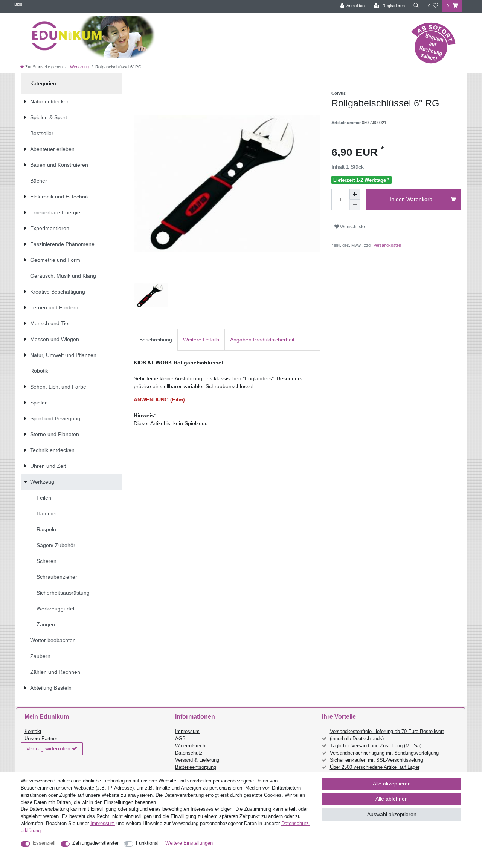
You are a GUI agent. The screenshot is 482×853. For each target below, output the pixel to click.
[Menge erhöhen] (354, 194)
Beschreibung (155, 340)
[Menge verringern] (354, 205)
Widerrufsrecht (191, 745)
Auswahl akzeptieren (391, 814)
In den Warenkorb (411, 199)
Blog (18, 4)
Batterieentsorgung (195, 767)
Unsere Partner (40, 738)
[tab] (156, 340)
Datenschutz (189, 753)
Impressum (187, 731)
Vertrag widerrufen (48, 748)
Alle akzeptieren (392, 784)
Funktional (147, 843)
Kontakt (32, 731)
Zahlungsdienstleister (95, 843)
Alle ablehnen (391, 799)
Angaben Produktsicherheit (262, 340)
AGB (180, 738)
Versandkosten (386, 245)
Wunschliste (352, 226)
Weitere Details (201, 340)
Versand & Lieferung (197, 760)
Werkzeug (79, 67)
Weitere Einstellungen (189, 843)
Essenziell (44, 843)
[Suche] (416, 6)
